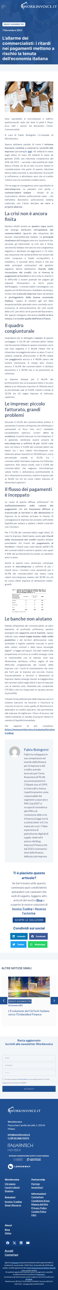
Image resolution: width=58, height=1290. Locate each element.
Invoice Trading (13, 1201)
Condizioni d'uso (40, 1200)
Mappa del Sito (39, 1204)
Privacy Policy (23, 1079)
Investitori (37, 1187)
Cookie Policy (38, 1211)
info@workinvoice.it (19, 1134)
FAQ (33, 1215)
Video (8, 1233)
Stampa (9, 1190)
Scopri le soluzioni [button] (29, 919)
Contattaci (37, 1197)
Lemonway (15, 1262)
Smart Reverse (13, 1205)
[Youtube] (28, 1243)
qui (29, 151)
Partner (35, 1183)
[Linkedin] (21, 1243)
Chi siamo (10, 1183)
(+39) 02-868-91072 (18, 1138)
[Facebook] (8, 1243)
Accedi (9, 1250)
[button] (3, 6)
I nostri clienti (12, 1187)
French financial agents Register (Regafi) (40, 1268)
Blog (7, 1229)
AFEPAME (28, 1279)
